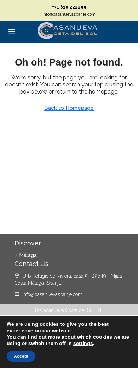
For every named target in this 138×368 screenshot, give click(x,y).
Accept (21, 356)
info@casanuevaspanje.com (69, 14)
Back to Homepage (69, 108)
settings (83, 343)
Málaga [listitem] (28, 255)
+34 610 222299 (69, 7)
